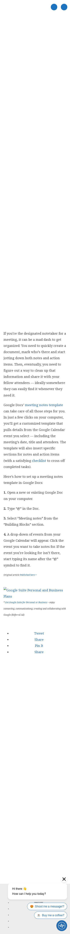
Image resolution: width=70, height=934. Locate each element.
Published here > (28, 574)
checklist (39, 460)
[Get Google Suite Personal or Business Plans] (35, 596)
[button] (38, 633)
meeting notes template (44, 405)
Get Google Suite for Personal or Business (26, 602)
